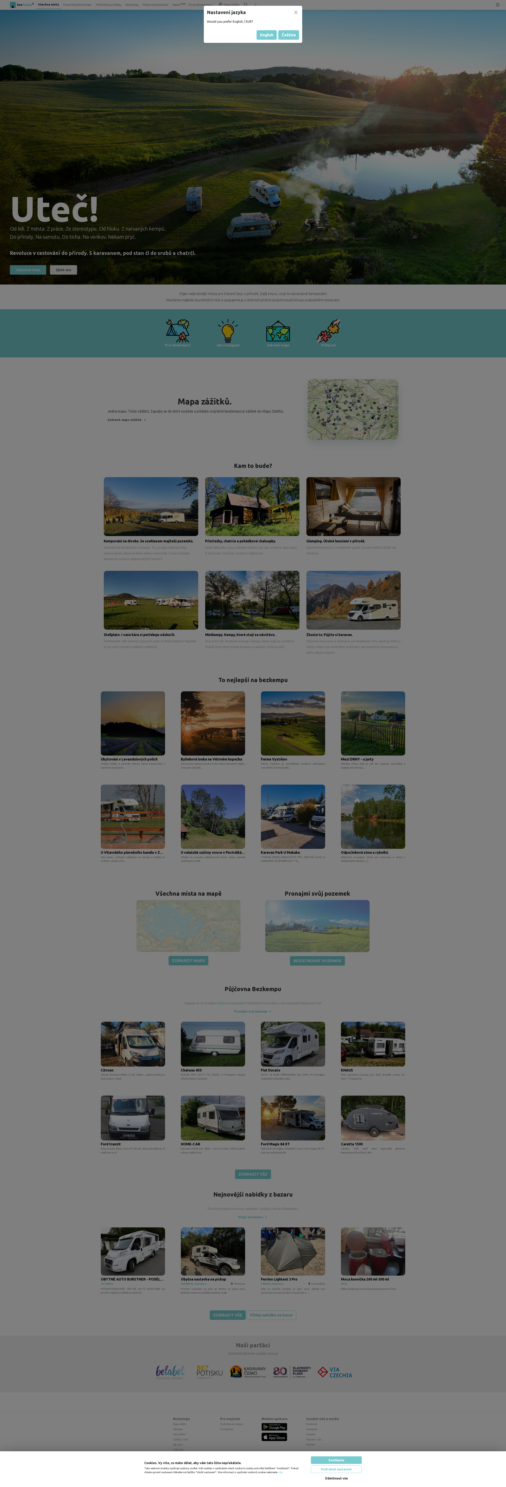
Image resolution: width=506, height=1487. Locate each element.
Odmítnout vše (336, 1478)
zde (280, 1472)
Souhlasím (336, 1460)
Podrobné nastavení (336, 1469)
